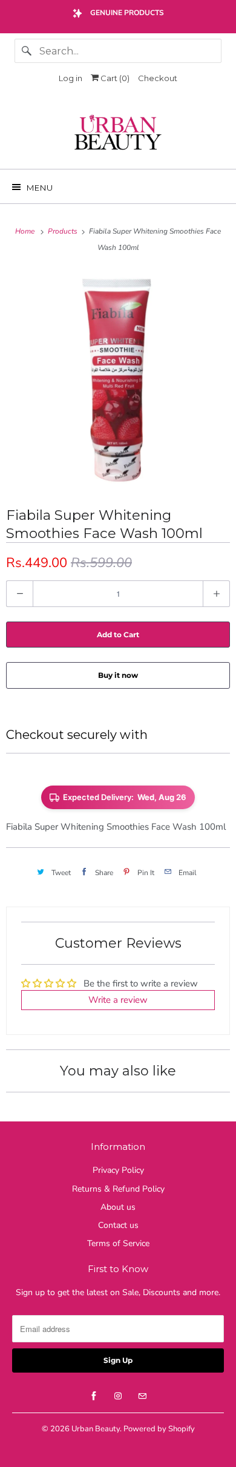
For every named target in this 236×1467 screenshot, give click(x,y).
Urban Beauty (95, 1428)
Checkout (157, 78)
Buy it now (118, 675)
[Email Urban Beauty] (142, 1396)
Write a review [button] (118, 1000)
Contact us (118, 1225)
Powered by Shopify (159, 1428)
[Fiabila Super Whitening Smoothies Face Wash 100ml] (118, 379)
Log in (70, 78)
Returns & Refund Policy (118, 1189)
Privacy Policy (118, 1170)
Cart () (114, 78)
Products (63, 231)
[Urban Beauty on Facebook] (94, 1396)
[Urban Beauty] (118, 134)
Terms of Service (118, 1243)
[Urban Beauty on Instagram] (118, 1396)
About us (118, 1207)
